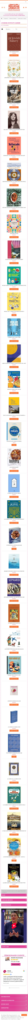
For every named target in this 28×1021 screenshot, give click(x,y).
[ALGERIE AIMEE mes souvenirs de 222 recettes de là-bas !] (14, 873)
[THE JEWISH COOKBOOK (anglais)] (14, 743)
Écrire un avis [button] (15, 964)
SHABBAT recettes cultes (14, 675)
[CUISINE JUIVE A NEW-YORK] (14, 327)
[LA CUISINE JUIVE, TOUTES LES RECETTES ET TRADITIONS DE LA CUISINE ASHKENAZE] (14, 509)
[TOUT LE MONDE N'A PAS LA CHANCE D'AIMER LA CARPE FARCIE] (14, 405)
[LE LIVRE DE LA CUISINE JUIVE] (14, 769)
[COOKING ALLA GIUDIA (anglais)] (14, 535)
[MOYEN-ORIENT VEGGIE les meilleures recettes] (14, 275)
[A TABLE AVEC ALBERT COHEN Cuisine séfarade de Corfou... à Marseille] (14, 821)
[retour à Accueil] (1, 18)
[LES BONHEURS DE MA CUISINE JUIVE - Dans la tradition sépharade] (14, 847)
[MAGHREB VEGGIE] (14, 224)
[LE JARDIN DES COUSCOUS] (14, 613)
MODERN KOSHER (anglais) (14, 701)
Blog (3, 895)
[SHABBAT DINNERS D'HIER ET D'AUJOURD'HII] (14, 561)
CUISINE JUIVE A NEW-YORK (14, 337)
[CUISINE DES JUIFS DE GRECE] (14, 483)
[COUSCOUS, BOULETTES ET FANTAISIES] (14, 250)
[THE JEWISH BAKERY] (14, 42)
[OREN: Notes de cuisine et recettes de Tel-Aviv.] (14, 353)
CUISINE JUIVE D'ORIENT (14, 103)
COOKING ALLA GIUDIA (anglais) (14, 545)
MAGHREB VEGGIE (14, 233)
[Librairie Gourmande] (14, 7)
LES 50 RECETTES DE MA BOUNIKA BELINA (14, 649)
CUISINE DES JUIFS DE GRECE (14, 493)
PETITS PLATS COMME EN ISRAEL (14, 441)
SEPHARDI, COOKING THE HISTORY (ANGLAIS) (14, 597)
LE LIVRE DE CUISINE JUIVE (14, 727)
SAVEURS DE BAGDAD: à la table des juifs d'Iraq (14, 181)
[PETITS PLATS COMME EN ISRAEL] (14, 431)
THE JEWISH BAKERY (14, 51)
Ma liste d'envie (26, 2)
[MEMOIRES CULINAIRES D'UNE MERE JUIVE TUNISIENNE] (14, 68)
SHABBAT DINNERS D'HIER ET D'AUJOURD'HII (14, 571)
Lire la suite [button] (6, 983)
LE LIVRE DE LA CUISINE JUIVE (14, 779)
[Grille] (2, 29)
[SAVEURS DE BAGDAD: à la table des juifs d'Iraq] (14, 172)
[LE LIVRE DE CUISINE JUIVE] (14, 717)
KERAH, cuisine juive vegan (14, 389)
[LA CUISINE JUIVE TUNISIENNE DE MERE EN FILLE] (14, 795)
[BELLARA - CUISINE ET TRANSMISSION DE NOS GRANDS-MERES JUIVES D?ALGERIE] (14, 120)
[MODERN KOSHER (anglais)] (14, 691)
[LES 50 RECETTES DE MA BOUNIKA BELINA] (14, 639)
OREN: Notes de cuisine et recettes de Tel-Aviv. (14, 363)
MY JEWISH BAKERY (14, 467)
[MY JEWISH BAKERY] (14, 457)
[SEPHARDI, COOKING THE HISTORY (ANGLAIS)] (14, 587)
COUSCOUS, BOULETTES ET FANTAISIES (14, 259)
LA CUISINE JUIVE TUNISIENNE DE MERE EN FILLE (14, 805)
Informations (6, 905)
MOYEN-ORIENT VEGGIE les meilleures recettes (14, 285)
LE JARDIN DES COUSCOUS (14, 623)
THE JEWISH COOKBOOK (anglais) (14, 753)
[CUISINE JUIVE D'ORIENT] (14, 94)
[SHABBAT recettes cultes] (14, 665)
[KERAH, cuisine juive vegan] (14, 379)
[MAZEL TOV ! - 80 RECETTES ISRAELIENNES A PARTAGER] (14, 301)
